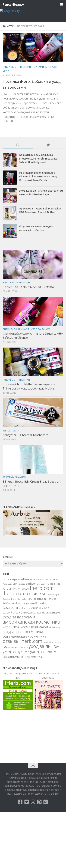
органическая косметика (24, 636)
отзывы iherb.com (22, 641)
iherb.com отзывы (24, 593)
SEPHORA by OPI (39, 608)
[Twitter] (26, 801)
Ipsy (47, 594)
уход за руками (16, 651)
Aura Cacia (7, 584)
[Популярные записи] (48, 145)
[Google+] (45, 801)
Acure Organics (12, 579)
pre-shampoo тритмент (23, 603)
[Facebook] (20, 801)
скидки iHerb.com (52, 642)
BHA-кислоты (19, 584)
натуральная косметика (23, 632)
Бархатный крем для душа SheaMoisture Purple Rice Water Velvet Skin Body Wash (38, 158)
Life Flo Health (20, 599)
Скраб (17, 329)
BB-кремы (8, 477)
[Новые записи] (18, 145)
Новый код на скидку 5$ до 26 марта (28, 286)
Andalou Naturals (49, 579)
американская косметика (31, 621)
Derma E (7, 589)
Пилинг (7, 329)
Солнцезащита (53, 613)
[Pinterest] (39, 801)
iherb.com (42, 588)
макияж (45, 627)
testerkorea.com (14, 612)
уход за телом (43, 651)
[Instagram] (33, 801)
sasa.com (10, 607)
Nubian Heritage (47, 599)
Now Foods (33, 599)
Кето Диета (38, 612)
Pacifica (6, 603)
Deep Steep (54, 583)
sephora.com (25, 608)
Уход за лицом (40, 329)
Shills (50, 608)
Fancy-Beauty (13, 4)
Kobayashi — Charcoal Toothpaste (25, 435)
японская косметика (26, 656)
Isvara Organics (55, 594)
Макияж (21, 477)
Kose (5, 599)
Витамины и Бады (45, 67)
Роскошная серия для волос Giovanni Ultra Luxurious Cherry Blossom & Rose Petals (38, 176)
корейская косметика (20, 627)
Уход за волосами (19, 617)
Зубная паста (11, 430)
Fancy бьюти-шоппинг (17, 67)
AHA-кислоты (30, 579)
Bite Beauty (42, 584)
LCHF (9, 599)
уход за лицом (44, 646)
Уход (6, 71)
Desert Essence (20, 589)
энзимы (6, 657)
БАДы (28, 612)
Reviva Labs (41, 603)
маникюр (56, 627)
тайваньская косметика (15, 647)
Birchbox (31, 583)
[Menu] (61, 4)
